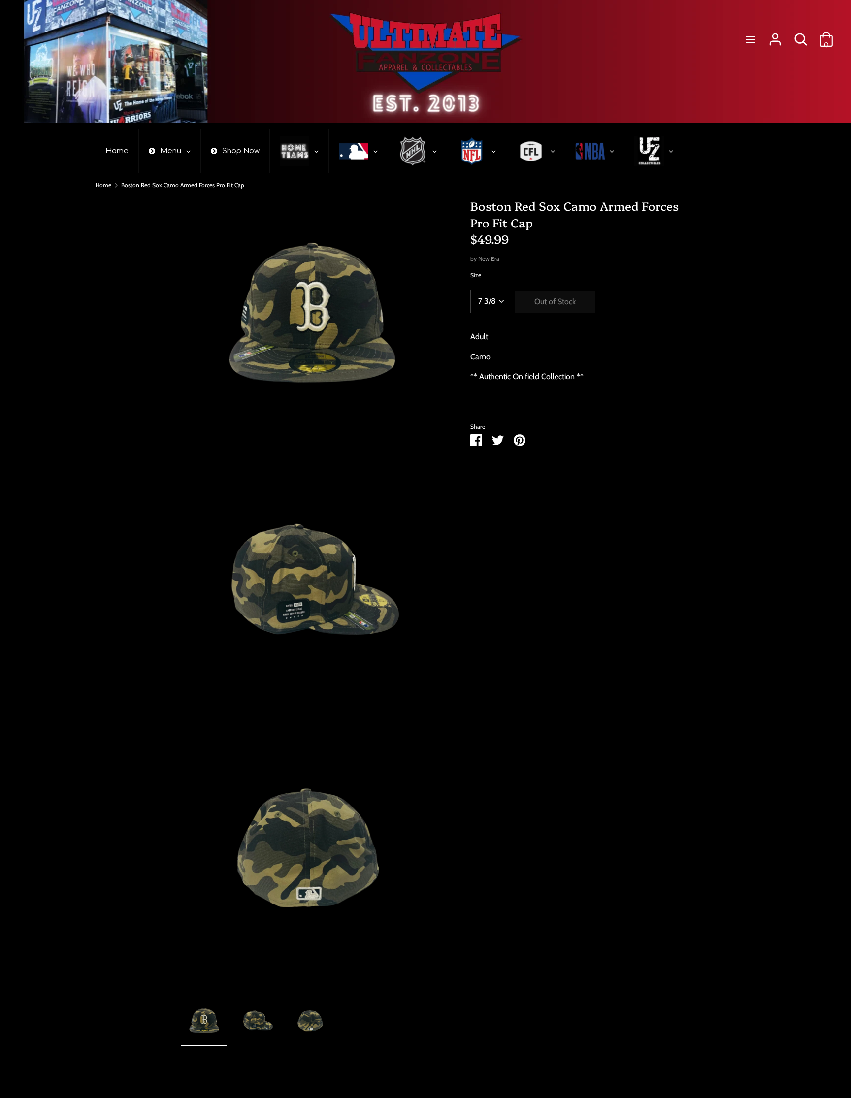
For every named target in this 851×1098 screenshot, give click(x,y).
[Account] (775, 35)
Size (475, 275)
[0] (826, 35)
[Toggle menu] (750, 39)
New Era (488, 258)
